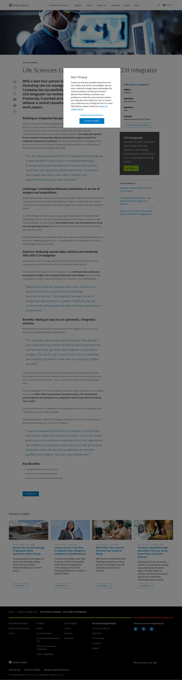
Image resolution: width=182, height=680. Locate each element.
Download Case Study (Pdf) (136, 125)
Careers (126, 5)
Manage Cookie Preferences (92, 115)
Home (11, 612)
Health (39, 628)
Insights (77, 5)
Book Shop (96, 633)
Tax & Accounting (44, 633)
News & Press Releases (19, 628)
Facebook (136, 629)
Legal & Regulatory (45, 654)
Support (95, 648)
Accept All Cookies (91, 121)
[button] (15, 81)
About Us (101, 5)
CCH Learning (98, 638)
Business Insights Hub (27, 612)
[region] (91, 98)
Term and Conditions (101, 628)
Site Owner (69, 638)
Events (11, 633)
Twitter (144, 629)
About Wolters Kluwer (18, 623)
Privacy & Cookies (32, 670)
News (89, 5)
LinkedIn (152, 629)
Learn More (129, 168)
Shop (136, 5)
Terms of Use (14, 670)
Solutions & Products (58, 5)
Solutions (41, 623)
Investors (115, 5)
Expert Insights (70, 623)
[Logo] (20, 5)
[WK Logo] (18, 662)
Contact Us (96, 643)
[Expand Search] (159, 5)
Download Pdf (31, 494)
